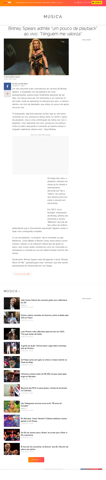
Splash (56, 8)
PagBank (54, 2)
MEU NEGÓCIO (36, 2)
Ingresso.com (20, 2)
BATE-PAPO (28, 2)
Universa (62, 8)
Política (29, 8)
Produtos (7, 8)
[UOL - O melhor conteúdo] (7, 2)
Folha (46, 8)
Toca (95, 8)
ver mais (35, 460)
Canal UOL (79, 8)
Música (53, 16)
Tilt (71, 8)
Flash (13, 8)
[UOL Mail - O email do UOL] (80, 2)
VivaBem (67, 8)
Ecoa (74, 8)
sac (75, 2)
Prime (92, 8)
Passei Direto (46, 2)
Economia (41, 8)
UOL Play (60, 2)
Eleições (18, 8)
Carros (35, 8)
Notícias (24, 8)
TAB (89, 8)
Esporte (51, 8)
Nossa (85, 8)
